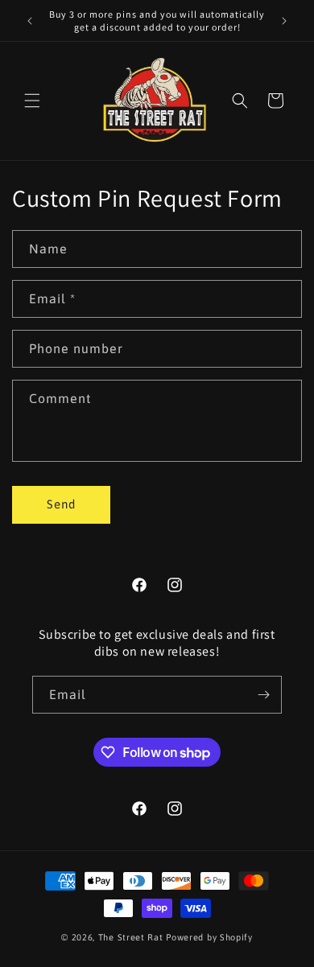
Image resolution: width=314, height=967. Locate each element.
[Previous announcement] (30, 21)
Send (61, 504)
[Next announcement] (284, 21)
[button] (32, 100)
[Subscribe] (263, 695)
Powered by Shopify (209, 937)
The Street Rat (132, 937)
